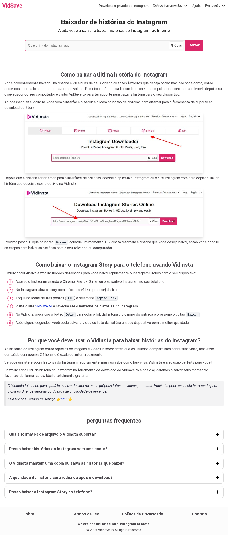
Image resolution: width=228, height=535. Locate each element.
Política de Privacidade (142, 514)
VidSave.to (43, 306)
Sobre (28, 514)
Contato (199, 514)
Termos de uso (85, 514)
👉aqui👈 (64, 399)
